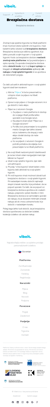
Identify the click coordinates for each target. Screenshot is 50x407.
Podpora (25, 300)
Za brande (25, 270)
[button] (43, 6)
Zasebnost (25, 316)
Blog (25, 293)
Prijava (18, 92)
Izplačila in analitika (19, 14)
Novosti (25, 297)
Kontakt (25, 335)
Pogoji (25, 312)
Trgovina (25, 331)
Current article (38, 14)
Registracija (25, 277)
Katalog (25, 274)
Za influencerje (25, 266)
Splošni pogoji (32, 396)
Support (6, 15)
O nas (25, 327)
